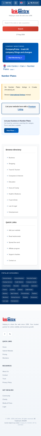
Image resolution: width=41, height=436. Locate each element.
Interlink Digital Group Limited (11, 423)
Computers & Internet (16, 176)
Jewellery (12, 289)
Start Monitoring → (15, 58)
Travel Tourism (6, 285)
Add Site (8, 3)
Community (6, 396)
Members (6, 358)
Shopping (12, 163)
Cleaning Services (7, 282)
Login (4, 407)
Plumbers (34, 293)
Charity (5, 399)
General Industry (7, 278)
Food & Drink (13, 200)
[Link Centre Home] (20, 11)
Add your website (14, 230)
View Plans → (11, 130)
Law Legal (5, 301)
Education (12, 182)
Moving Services (15, 297)
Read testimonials (15, 236)
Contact (5, 375)
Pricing (5, 354)
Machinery (5, 297)
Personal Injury (25, 293)
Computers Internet (31, 282)
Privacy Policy (7, 382)
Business (12, 157)
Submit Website (8, 351)
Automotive (34, 285)
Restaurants (34, 297)
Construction (25, 285)
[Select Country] (5, 66)
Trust (4, 379)
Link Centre (12, 66)
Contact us (12, 260)
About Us (6, 371)
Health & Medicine (15, 194)
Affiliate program (14, 248)
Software (20, 289)
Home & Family (14, 188)
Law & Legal (13, 206)
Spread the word (14, 242)
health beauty (29, 289)
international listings (17, 95)
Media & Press (7, 403)
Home (5, 347)
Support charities (14, 254)
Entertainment (13, 212)
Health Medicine (19, 282)
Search (20, 29)
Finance (5, 289)
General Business (19, 278)
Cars (22, 66)
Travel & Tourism (14, 170)
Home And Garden (31, 278)
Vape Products (14, 293)
